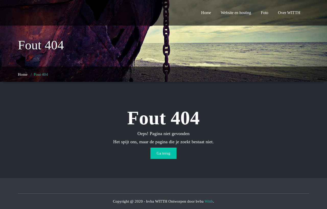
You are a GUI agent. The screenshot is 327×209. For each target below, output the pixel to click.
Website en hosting (236, 12)
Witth (209, 201)
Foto (264, 12)
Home (206, 12)
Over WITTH (289, 12)
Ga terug (163, 153)
